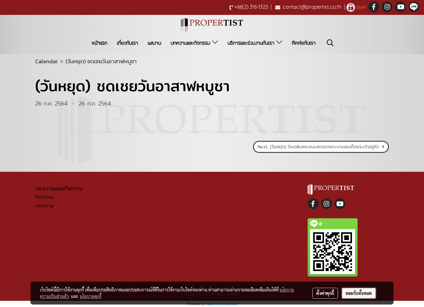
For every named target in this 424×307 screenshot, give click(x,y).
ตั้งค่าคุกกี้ (325, 293)
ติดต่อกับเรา (304, 43)
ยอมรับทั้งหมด (359, 293)
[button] (330, 43)
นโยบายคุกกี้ (90, 296)
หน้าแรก (99, 43)
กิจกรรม (44, 197)
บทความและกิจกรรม (191, 43)
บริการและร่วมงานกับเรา (252, 43)
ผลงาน (154, 43)
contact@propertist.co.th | (314, 7)
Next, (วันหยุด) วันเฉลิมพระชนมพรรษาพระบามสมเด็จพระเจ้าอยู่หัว (320, 147)
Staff (360, 7)
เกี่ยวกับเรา (127, 43)
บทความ (44, 205)
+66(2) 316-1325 (253, 7)
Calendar (46, 61)
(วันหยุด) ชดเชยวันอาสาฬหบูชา (101, 61)
